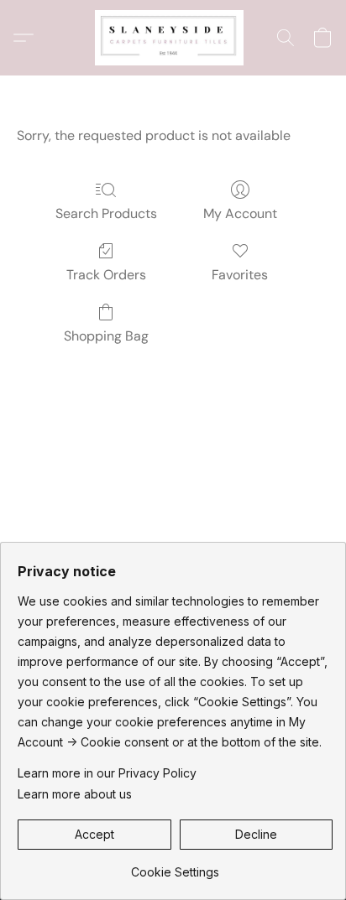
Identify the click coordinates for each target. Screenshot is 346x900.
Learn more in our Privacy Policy (107, 773)
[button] (173, 37)
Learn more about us (75, 794)
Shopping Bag (106, 336)
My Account (240, 213)
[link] (175, 866)
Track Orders (106, 275)
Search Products (106, 213)
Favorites (240, 275)
